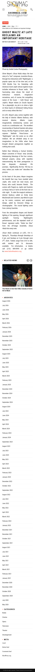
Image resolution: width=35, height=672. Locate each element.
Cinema (4, 617)
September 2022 (7, 490)
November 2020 (7, 587)
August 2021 (6, 547)
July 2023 (5, 451)
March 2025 (6, 376)
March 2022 (6, 517)
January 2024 (6, 437)
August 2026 (6, 301)
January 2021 (6, 578)
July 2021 (5, 552)
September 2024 (7, 402)
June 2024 (5, 415)
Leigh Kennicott (12, 42)
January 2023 (6, 477)
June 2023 (5, 455)
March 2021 (6, 569)
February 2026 (6, 327)
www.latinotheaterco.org (12, 251)
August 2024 (6, 407)
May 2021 (5, 561)
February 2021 (6, 574)
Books (4, 613)
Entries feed (5, 647)
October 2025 (6, 345)
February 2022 (6, 521)
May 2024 (5, 420)
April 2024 (5, 424)
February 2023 (6, 473)
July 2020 (5, 600)
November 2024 (7, 393)
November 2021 (7, 534)
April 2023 (5, 464)
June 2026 (5, 310)
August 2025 (6, 354)
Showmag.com (17, 13)
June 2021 (5, 556)
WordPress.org (6, 656)
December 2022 (7, 481)
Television (5, 626)
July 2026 (5, 305)
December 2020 (7, 583)
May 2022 (5, 508)
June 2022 (5, 503)
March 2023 (6, 468)
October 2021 (6, 539)
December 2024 (7, 389)
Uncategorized (6, 635)
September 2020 (7, 596)
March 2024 (6, 429)
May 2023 (5, 459)
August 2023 (6, 446)
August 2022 (6, 495)
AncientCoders (28, 670)
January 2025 (6, 385)
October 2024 (6, 398)
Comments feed (6, 651)
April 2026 (5, 319)
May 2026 (5, 314)
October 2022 (6, 486)
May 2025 (5, 367)
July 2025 (5, 358)
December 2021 (7, 530)
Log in (4, 643)
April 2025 (5, 371)
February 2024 (6, 433)
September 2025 (7, 349)
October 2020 (6, 591)
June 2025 (5, 363)
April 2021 (5, 565)
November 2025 (7, 341)
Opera (4, 622)
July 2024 (5, 411)
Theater (5, 22)
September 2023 (7, 442)
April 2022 (5, 512)
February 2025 (6, 380)
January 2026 (6, 332)
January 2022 (6, 525)
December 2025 (7, 336)
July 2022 (5, 499)
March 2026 (6, 323)
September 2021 (7, 543)
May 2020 (5, 605)
